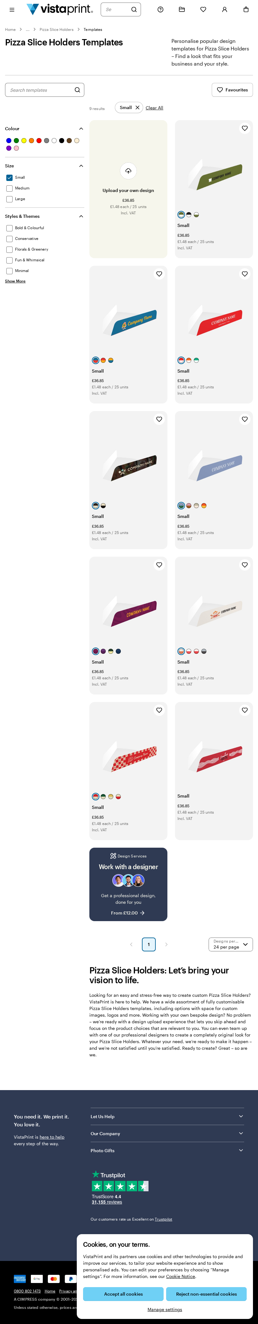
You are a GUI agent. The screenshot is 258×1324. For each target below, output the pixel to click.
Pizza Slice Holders (57, 29)
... (28, 29)
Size (9, 165)
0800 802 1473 (27, 1291)
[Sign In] (225, 9)
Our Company (105, 1133)
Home (10, 29)
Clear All (154, 107)
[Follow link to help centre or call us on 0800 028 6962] (160, 9)
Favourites (237, 89)
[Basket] (246, 9)
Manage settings (165, 1309)
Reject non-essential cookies (206, 1294)
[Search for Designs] (77, 90)
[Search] (134, 9)
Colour (12, 128)
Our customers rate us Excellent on (131, 1219)
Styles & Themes (22, 216)
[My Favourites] (203, 9)
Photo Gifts (103, 1150)
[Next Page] (166, 944)
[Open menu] (12, 9)
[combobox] (117, 9)
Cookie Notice (180, 1276)
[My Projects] (182, 9)
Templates (93, 29)
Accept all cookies (123, 1294)
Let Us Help (103, 1116)
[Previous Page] (131, 944)
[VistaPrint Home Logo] (59, 9)
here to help (52, 1137)
